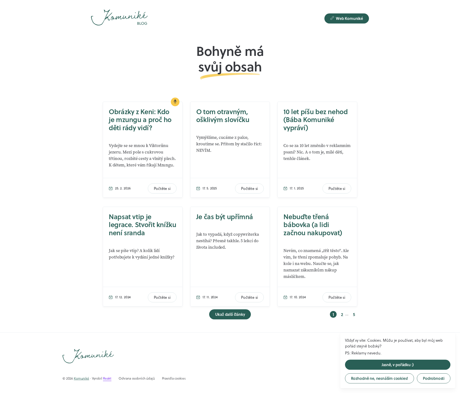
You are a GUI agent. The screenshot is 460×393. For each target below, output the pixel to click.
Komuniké (81, 378)
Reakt (107, 378)
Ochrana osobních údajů (137, 378)
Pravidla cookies (174, 378)
